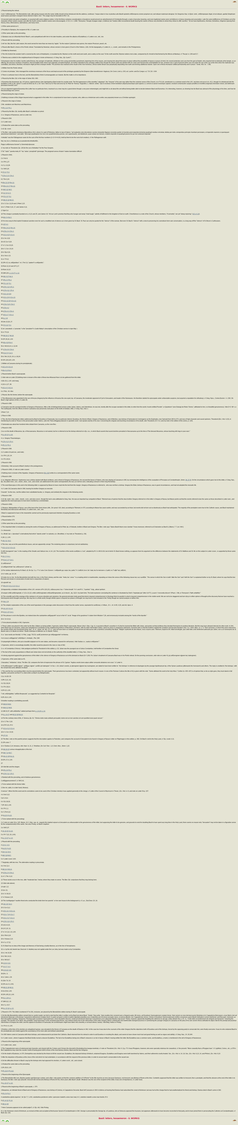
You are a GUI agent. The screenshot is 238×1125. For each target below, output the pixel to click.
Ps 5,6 (5, 1093)
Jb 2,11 (5, 541)
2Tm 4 (11, 311)
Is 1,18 (6, 998)
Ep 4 (10, 342)
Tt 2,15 (6, 196)
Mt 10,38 (16, 714)
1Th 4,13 (6, 442)
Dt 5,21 (5, 852)
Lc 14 (43, 711)
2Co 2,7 (6, 315)
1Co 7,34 (7, 914)
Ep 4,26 (6, 342)
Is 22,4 (6, 815)
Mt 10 (21, 714)
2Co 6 (10, 388)
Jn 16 (11, 831)
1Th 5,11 (6, 774)
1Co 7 (12, 914)
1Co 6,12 (7, 728)
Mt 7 (10, 753)
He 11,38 (7, 756)
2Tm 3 (11, 231)
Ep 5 (9, 217)
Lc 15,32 (6, 1008)
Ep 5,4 (6, 217)
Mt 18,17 (6, 336)
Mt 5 (10, 189)
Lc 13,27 (6, 838)
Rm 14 (13, 228)
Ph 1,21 (5, 108)
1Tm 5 (12, 304)
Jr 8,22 (6, 970)
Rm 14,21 (7, 228)
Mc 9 (11, 276)
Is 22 (10, 815)
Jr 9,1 (4, 845)
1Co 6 (12, 728)
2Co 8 (10, 367)
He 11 (12, 756)
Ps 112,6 (6, 1071)
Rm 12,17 (7, 186)
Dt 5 (9, 852)
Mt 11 (11, 987)
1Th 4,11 (6, 290)
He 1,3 (6, 601)
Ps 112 (11, 1071)
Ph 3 (9, 445)
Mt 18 (12, 336)
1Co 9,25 (7, 235)
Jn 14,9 (6, 608)
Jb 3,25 (6, 904)
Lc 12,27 (12, 273)
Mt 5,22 (5, 189)
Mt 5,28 (5, 855)
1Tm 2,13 (6, 176)
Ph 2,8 (6, 770)
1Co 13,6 (7, 297)
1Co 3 (12, 918)
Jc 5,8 (6, 193)
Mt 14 (10, 869)
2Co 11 (12, 911)
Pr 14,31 (5, 1100)
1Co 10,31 (7, 294)
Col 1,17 (6, 560)
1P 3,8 (5, 735)
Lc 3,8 (6, 318)
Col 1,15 (6, 612)
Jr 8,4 (5, 963)
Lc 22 (11, 1083)
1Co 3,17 (7, 918)
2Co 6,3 (5, 388)
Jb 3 (10, 904)
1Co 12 (13, 301)
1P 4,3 (6, 224)
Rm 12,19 (6, 183)
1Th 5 (12, 774)
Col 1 (11, 560)
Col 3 (10, 353)
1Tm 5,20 (7, 304)
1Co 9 (12, 235)
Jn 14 (11, 608)
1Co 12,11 (6, 548)
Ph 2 (9, 280)
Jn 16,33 (6, 831)
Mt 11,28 (6, 987)
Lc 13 (11, 838)
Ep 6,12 (5, 370)
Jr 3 (9, 967)
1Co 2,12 (12, 586)
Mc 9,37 (6, 276)
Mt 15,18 (6, 200)
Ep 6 (9, 370)
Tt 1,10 (6, 283)
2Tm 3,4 (6, 231)
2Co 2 (11, 315)
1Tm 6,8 (6, 349)
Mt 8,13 (5, 708)
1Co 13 (12, 297)
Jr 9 (8, 845)
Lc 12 (17, 273)
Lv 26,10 (6, 435)
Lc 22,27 (6, 1083)
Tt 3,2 (4, 172)
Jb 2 (9, 541)
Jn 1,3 (5, 556)
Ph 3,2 (5, 445)
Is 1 (9, 998)
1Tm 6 (11, 349)
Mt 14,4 (5, 869)
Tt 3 (8, 172)
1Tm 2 (11, 176)
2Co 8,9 (5, 367)
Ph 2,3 (6, 280)
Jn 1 (8, 556)
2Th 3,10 (7, 287)
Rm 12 (12, 183)
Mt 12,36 (6, 1104)
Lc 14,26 (38, 711)
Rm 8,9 (6, 586)
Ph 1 (9, 108)
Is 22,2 (5, 848)
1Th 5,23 (7, 921)
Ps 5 (8, 1093)
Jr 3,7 (5, 967)
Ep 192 (46, 473)
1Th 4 (12, 290)
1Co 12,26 (7, 301)
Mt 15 (12, 200)
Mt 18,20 (6, 749)
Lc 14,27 (6, 714)
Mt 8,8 (6, 704)
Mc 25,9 (188, 480)
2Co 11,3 (7, 911)
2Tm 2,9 (6, 873)
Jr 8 (9, 963)
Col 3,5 (6, 353)
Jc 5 (9, 193)
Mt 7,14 (6, 753)
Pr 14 (10, 1100)
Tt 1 (10, 283)
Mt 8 (9, 704)
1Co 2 (17, 586)
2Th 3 (12, 287)
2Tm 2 (11, 873)
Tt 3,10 (6, 325)
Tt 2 (10, 196)
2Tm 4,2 (6, 308)
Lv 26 (11, 435)
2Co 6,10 (196, 214)
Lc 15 (12, 1008)
